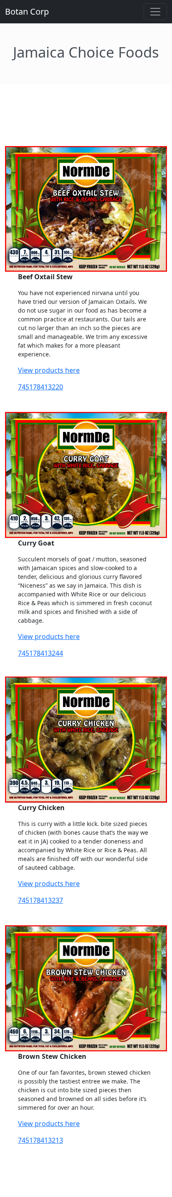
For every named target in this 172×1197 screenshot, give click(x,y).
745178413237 (40, 900)
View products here (49, 370)
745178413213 (40, 1140)
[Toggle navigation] (155, 11)
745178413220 (40, 386)
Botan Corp (27, 11)
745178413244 (40, 653)
